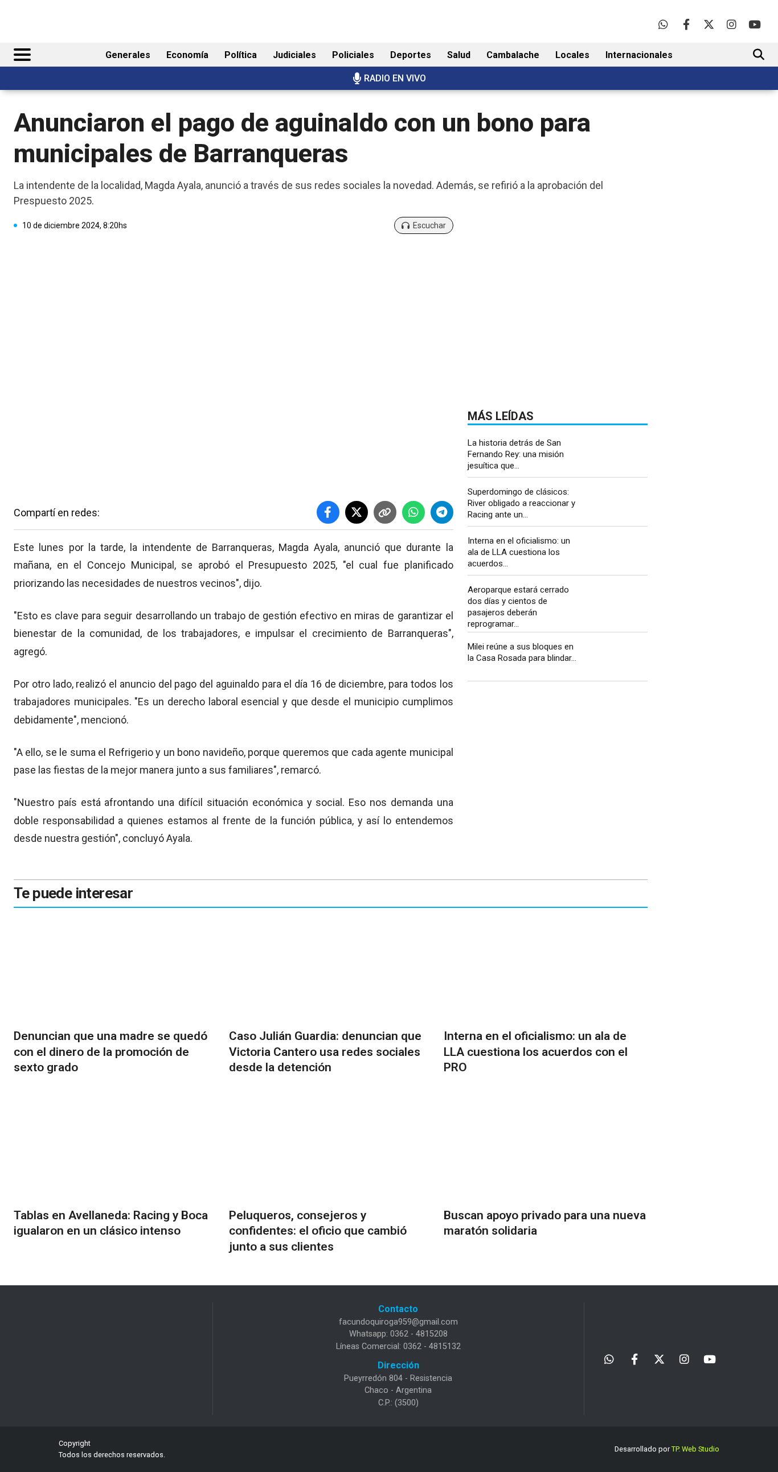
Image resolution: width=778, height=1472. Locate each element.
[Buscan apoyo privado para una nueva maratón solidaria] (546, 1149)
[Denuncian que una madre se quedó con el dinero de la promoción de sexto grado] (116, 970)
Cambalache (512, 55)
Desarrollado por (667, 1449)
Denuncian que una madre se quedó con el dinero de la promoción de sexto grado (110, 1051)
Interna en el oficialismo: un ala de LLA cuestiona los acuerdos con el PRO (536, 1051)
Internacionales (639, 55)
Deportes (410, 55)
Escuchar (429, 225)
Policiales (353, 55)
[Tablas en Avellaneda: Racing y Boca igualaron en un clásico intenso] (116, 1149)
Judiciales (294, 55)
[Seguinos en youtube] (754, 24)
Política (240, 55)
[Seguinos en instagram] (732, 24)
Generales (127, 55)
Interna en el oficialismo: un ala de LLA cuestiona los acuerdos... (519, 552)
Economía (187, 55)
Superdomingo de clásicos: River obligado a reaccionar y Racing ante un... (521, 503)
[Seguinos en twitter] (709, 24)
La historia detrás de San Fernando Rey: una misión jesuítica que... (516, 454)
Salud (458, 55)
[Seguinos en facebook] (686, 24)
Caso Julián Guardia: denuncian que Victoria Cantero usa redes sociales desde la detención (325, 1051)
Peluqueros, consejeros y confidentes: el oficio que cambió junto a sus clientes (318, 1230)
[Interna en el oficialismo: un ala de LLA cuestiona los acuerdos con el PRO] (619, 553)
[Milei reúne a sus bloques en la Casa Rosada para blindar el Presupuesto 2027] (619, 659)
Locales (572, 55)
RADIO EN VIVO (395, 78)
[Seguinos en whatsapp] (663, 24)
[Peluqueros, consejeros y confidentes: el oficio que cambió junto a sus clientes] (331, 1149)
